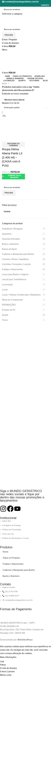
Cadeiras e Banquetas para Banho (19, 570)
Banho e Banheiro (11, 576)
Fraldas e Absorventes (13, 564)
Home (5, 552)
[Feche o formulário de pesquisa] (2, 3)
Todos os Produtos (11, 558)
